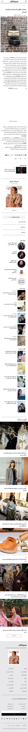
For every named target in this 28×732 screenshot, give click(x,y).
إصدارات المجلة (14, 181)
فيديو (25, 668)
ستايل (25, 678)
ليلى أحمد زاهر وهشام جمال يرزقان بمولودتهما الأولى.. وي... (10, 316)
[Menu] (25, 1)
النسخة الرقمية (14, 210)
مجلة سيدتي (10, 668)
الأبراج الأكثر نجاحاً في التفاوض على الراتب (10, 304)
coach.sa (13, 149)
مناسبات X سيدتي (10, 671)
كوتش (22, 58)
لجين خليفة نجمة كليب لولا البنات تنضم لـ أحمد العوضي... (9, 390)
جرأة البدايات (23, 232)
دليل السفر (24, 691)
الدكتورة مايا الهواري (12, 262)
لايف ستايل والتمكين (22, 704)
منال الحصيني (14, 280)
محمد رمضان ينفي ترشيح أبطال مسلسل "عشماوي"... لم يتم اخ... (9, 293)
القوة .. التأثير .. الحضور (22, 222)
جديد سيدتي (22, 288)
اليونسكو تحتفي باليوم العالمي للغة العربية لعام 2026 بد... (10, 339)
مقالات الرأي (22, 241)
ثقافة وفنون (14, 336)
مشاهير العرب (14, 291)
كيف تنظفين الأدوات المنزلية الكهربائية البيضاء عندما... (10, 364)
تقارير (25, 681)
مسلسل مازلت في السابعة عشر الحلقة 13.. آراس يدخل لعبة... (10, 352)
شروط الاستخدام (24, 725)
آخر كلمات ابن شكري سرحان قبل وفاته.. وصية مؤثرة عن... (10, 377)
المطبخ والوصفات (10, 706)
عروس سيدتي (23, 684)
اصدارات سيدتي (23, 688)
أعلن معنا (12, 725)
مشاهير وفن (23, 706)
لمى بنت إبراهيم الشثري (12, 244)
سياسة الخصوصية (17, 725)
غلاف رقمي (11, 688)
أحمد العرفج (14, 272)
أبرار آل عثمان (14, 253)
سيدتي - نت (24, 15)
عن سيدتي (11, 675)
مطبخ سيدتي (23, 671)
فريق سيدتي (11, 681)
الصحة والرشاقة (10, 704)
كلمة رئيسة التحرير (15, 217)
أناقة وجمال (23, 708)
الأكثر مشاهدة (21, 349)
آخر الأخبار (11, 691)
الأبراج (15, 302)
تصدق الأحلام (23, 227)
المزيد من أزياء (21, 419)
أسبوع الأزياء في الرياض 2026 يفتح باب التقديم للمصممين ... (9, 327)
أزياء (20, 159)
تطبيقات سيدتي (10, 684)
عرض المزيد (14, 635)
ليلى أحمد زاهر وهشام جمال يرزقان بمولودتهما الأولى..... (10, 402)
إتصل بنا (9, 725)
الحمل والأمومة (10, 708)
